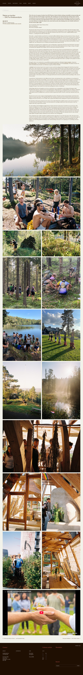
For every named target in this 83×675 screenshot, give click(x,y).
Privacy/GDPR (31, 656)
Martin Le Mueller (67, 62)
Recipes (24, 3)
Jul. (46, 653)
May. (43, 658)
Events (9, 3)
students (16, 23)
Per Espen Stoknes (56, 63)
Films (20, 3)
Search (34, 3)
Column (4, 3)
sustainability (19, 23)
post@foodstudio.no (6, 653)
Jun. (43, 659)
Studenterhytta (13, 23)
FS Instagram (31, 654)
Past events (15, 3)
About (29, 3)
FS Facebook (31, 653)
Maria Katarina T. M (43, 63)
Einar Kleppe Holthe (33, 63)
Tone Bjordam (65, 63)
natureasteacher (8, 23)
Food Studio (77, 3)
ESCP (5, 23)
